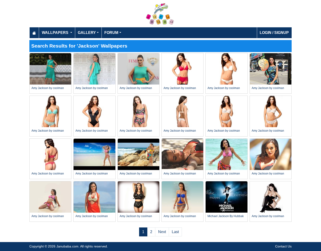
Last (175, 232)
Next (162, 232)
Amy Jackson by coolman (47, 88)
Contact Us (283, 246)
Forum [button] (111, 33)
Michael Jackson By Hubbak (225, 216)
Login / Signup (274, 33)
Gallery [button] (87, 33)
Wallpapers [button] (55, 33)
